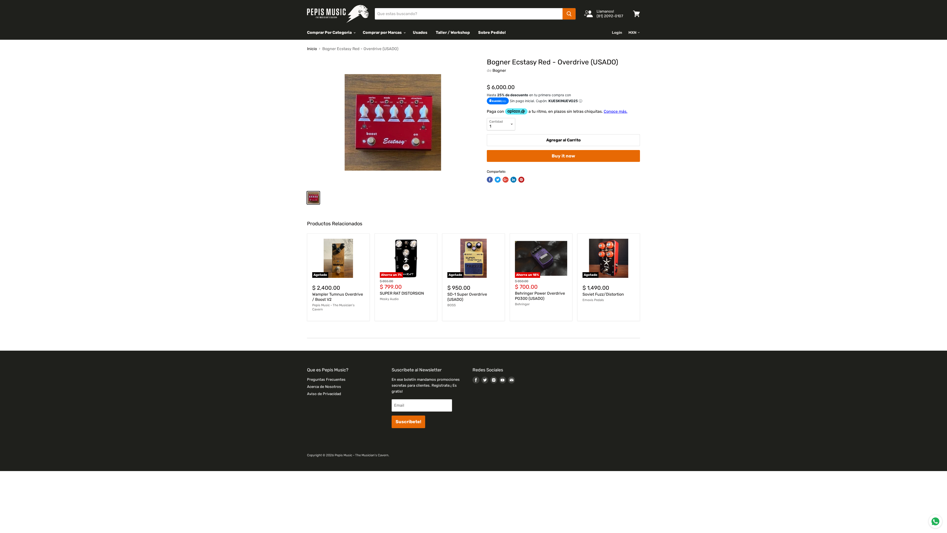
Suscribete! (408, 421)
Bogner (499, 70)
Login (617, 32)
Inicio (312, 49)
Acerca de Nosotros (324, 386)
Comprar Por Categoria (329, 32)
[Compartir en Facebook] (490, 180)
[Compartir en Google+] (506, 180)
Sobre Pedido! (492, 32)
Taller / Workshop (453, 32)
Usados (420, 32)
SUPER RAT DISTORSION (402, 293)
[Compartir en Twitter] (498, 180)
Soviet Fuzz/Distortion (603, 294)
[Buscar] (569, 13)
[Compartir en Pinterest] (521, 180)
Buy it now (563, 156)
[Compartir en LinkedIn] (513, 180)
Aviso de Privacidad (324, 394)
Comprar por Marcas (382, 32)
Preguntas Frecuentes (326, 379)
